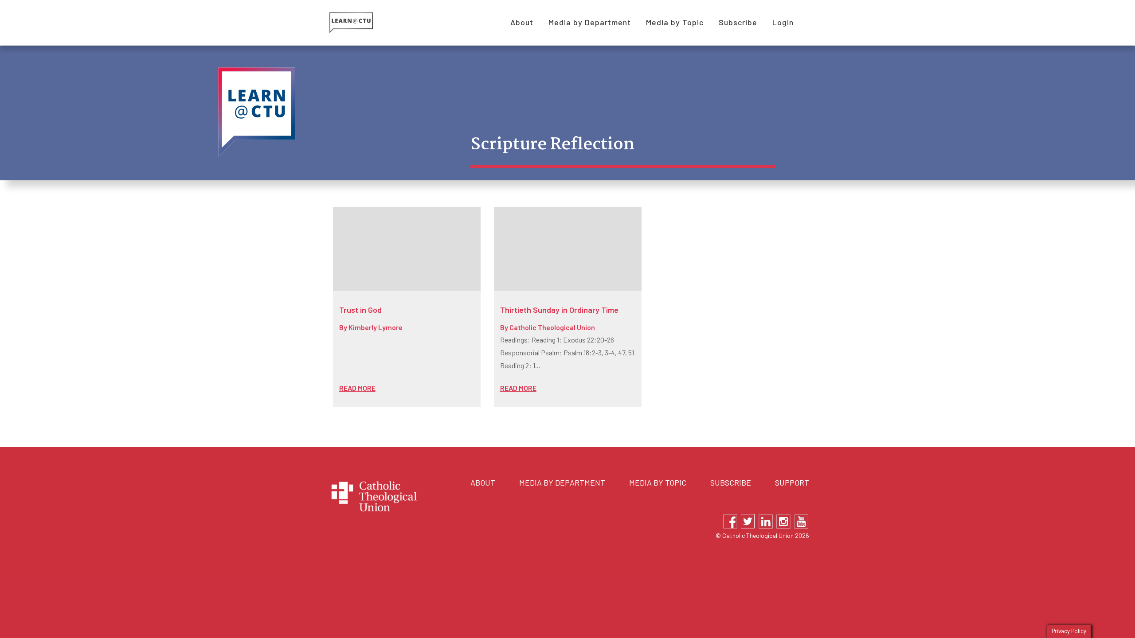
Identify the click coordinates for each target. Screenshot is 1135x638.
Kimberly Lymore (375, 327)
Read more (357, 388)
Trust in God (360, 310)
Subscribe (730, 482)
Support (792, 482)
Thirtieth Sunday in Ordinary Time (559, 310)
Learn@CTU (361, 22)
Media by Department (562, 482)
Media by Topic (657, 482)
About (482, 482)
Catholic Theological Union (552, 327)
